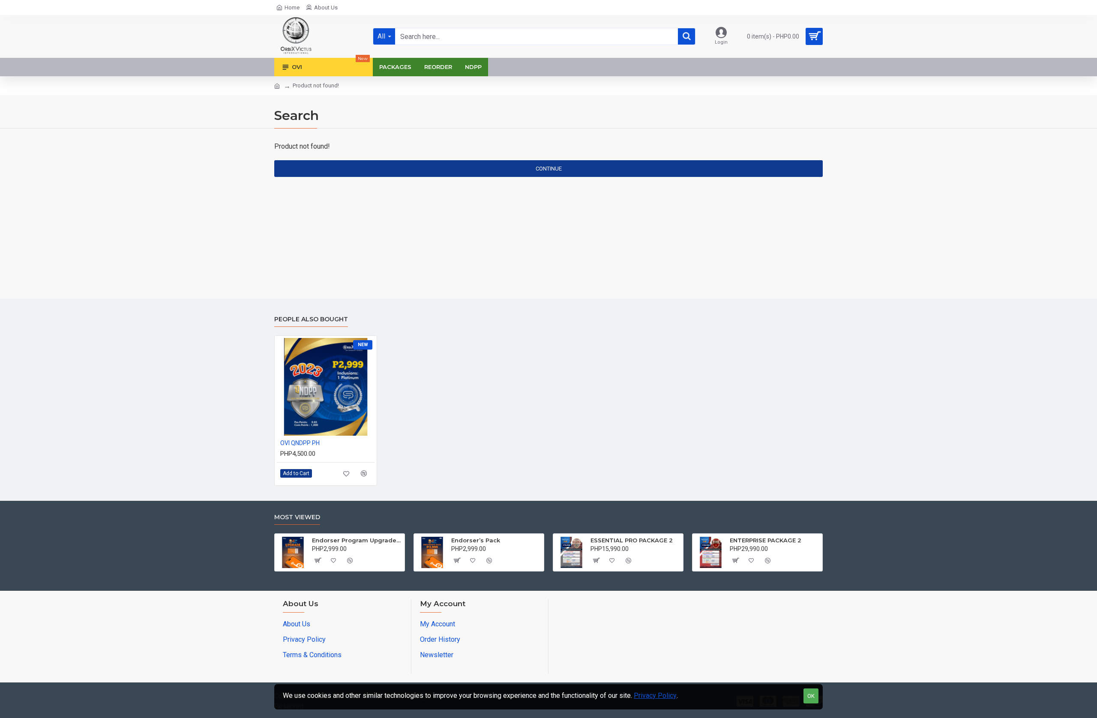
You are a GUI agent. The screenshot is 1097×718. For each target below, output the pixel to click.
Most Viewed (297, 517)
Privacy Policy (655, 695)
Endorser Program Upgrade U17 (357, 540)
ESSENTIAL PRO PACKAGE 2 (631, 540)
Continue (549, 168)
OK (811, 696)
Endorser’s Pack (475, 540)
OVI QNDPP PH (300, 443)
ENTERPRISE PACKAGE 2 (765, 540)
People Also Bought (311, 319)
